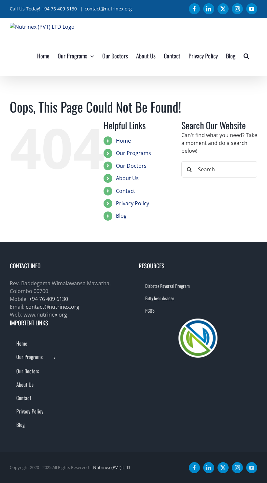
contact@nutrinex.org (108, 9)
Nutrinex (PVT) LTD (111, 467)
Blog (121, 215)
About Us (127, 178)
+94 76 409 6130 (48, 299)
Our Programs (133, 153)
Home (123, 140)
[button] (246, 56)
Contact (125, 191)
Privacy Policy (132, 203)
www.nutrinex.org (45, 314)
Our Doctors (131, 165)
